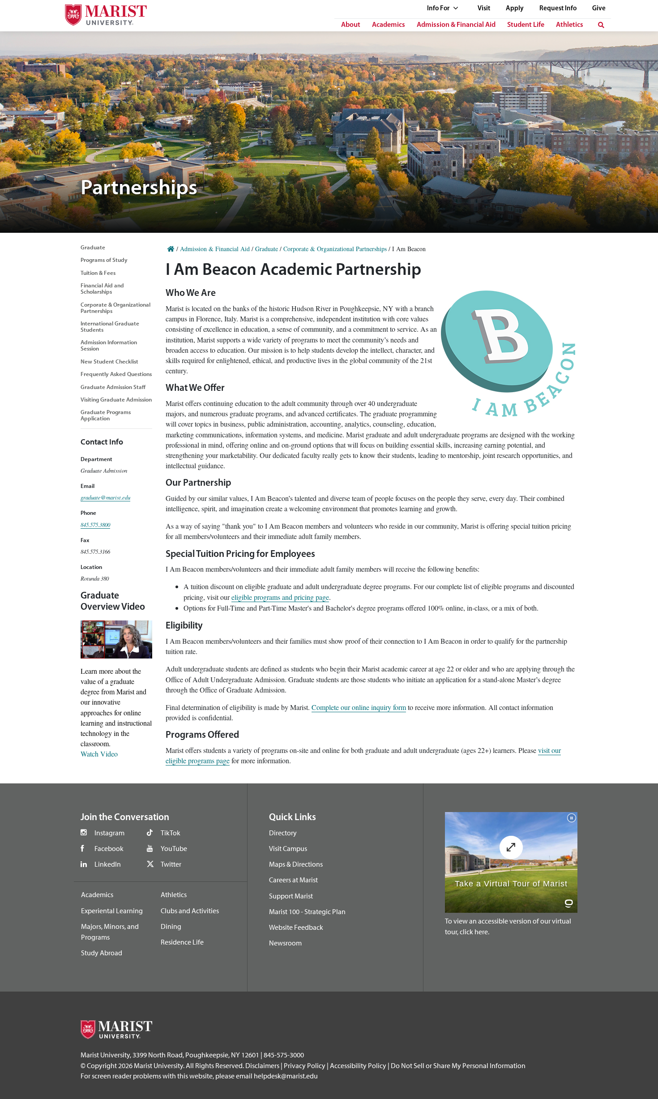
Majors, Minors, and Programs (110, 931)
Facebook (109, 848)
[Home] (171, 248)
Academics (388, 25)
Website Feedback (296, 927)
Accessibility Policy (358, 1065)
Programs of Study (104, 259)
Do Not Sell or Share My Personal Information (458, 1065)
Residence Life (182, 941)
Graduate (93, 247)
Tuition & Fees (98, 272)
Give (599, 8)
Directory (283, 832)
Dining (171, 926)
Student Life (525, 25)
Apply (515, 8)
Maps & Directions (296, 864)
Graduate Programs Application (106, 415)
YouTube (174, 848)
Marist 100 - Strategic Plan (307, 911)
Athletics (569, 25)
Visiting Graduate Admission (116, 399)
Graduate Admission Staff (113, 386)
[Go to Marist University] (100, 13)
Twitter (171, 864)
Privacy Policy (304, 1065)
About (350, 25)
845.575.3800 (95, 524)
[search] (601, 25)
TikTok (170, 832)
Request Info (558, 8)
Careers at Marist (293, 879)
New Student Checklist (109, 361)
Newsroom (285, 942)
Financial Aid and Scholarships (102, 288)
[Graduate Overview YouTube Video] (116, 638)
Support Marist (291, 895)
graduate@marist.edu (105, 497)
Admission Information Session (109, 345)
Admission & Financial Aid (456, 25)
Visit (484, 8)
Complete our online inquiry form (359, 707)
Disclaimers (262, 1065)
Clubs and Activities (190, 910)
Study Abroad (101, 952)
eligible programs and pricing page (280, 597)
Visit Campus (288, 848)
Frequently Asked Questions (116, 373)
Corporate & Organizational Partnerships (115, 307)
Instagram (109, 832)
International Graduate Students (110, 326)
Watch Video (99, 753)
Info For (439, 8)
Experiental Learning (112, 910)
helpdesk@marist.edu (286, 1075)
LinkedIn (107, 864)
